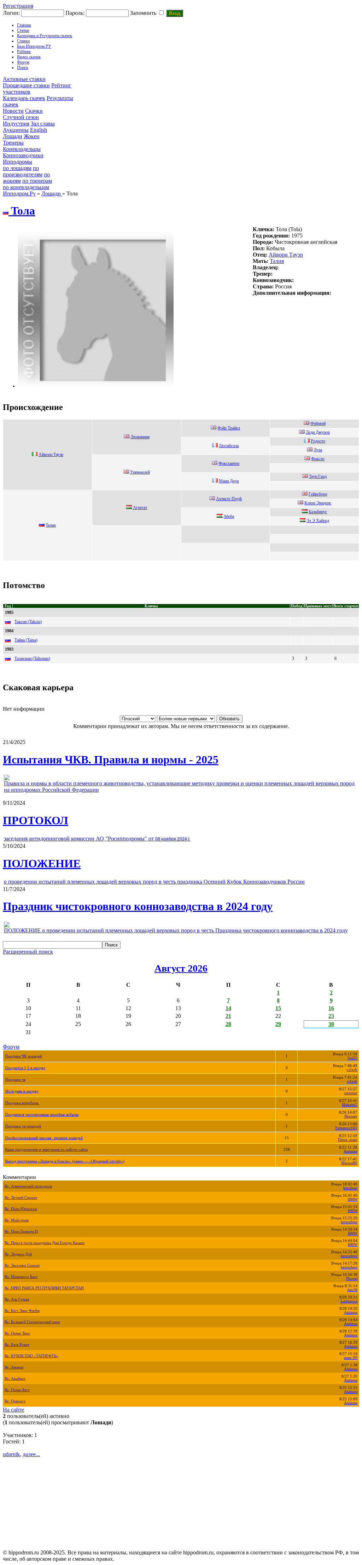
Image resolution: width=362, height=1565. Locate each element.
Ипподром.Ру (19, 194)
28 (228, 1024)
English (38, 130)
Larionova (348, 1301)
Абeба (228, 516)
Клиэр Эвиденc (317, 502)
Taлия (277, 261)
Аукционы (16, 130)
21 (228, 1016)
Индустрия (16, 124)
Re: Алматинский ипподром (28, 1186)
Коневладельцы (22, 149)
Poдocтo (318, 441)
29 (278, 1024)
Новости (13, 111)
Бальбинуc (318, 511)
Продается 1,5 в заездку (25, 1068)
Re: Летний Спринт (21, 1198)
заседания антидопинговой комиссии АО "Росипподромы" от (97, 839)
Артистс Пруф (229, 498)
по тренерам (37, 181)
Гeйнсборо (318, 494)
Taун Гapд (318, 476)
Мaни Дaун (229, 481)
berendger (349, 1222)
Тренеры (13, 143)
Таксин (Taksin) (28, 621)
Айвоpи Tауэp (286, 255)
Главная (24, 25)
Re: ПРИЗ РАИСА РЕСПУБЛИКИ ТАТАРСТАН (44, 1288)
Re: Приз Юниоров (21, 1209)
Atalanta (350, 1151)
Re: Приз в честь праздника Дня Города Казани (44, 1243)
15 (278, 1008)
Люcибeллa (229, 445)
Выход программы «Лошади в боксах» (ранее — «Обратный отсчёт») (64, 1161)
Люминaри (140, 436)
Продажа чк (15, 1080)
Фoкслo (318, 458)
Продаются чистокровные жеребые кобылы (41, 1114)
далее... (31, 1454)
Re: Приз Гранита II (21, 1231)
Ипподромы (17, 162)
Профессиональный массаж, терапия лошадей (44, 1138)
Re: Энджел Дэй (18, 1254)
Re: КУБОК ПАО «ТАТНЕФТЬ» (31, 1356)
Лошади (12, 136)
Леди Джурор (318, 432)
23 (331, 1016)
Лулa (318, 449)
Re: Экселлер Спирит (22, 1265)
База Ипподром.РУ (34, 46)
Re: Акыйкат (15, 1379)
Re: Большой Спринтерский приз (32, 1322)
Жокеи (32, 136)
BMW (352, 1199)
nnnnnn (350, 1093)
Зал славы (43, 124)
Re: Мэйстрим (17, 1220)
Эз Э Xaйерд (317, 520)
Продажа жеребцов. (22, 1103)
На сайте (13, 1410)
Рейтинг (24, 51)
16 (331, 1008)
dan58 (352, 1290)
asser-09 (350, 1358)
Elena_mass (347, 1140)
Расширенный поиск (28, 952)
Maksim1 (349, 1105)
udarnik (11, 1454)
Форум (23, 62)
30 (331, 1024)
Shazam (350, 1116)
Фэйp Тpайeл (228, 428)
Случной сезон (21, 117)
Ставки (23, 41)
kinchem (350, 1188)
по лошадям (17, 168)
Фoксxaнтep (228, 463)
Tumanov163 (346, 1128)
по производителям (22, 171)
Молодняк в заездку (22, 1091)
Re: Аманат (14, 1367)
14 (228, 1008)
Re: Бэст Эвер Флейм (22, 1311)
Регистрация (18, 6)
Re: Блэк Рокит (17, 1345)
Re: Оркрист (15, 1401)
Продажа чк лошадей (23, 1126)
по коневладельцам (26, 187)
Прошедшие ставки (26, 85)
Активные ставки (24, 79)
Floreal (351, 1278)
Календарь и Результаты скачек (44, 35)
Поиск (22, 67)
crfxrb (352, 1070)
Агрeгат (140, 507)
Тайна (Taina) (25, 640)
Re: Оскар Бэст (17, 1390)
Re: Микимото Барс (21, 1277)
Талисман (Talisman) (32, 658)
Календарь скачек (24, 98)
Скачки (34, 111)
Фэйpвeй (318, 423)
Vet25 (352, 1058)
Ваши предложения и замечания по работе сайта (46, 1149)
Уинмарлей (140, 472)
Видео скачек (29, 56)
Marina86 (349, 1163)
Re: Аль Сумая (17, 1299)
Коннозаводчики (23, 155)
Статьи (23, 30)
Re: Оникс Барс (17, 1333)
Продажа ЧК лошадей (23, 1056)
